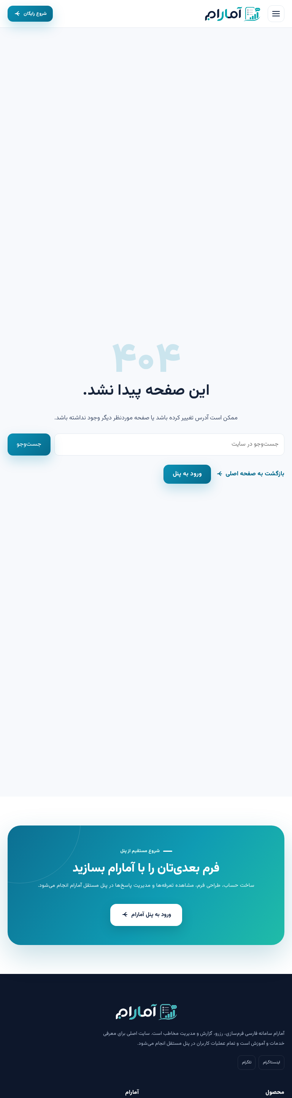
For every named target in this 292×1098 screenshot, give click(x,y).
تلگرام (246, 1062)
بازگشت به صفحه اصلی (254, 474)
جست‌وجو (29, 444)
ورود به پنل (187, 474)
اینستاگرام (271, 1062)
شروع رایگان (35, 13)
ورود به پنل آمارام (151, 914)
